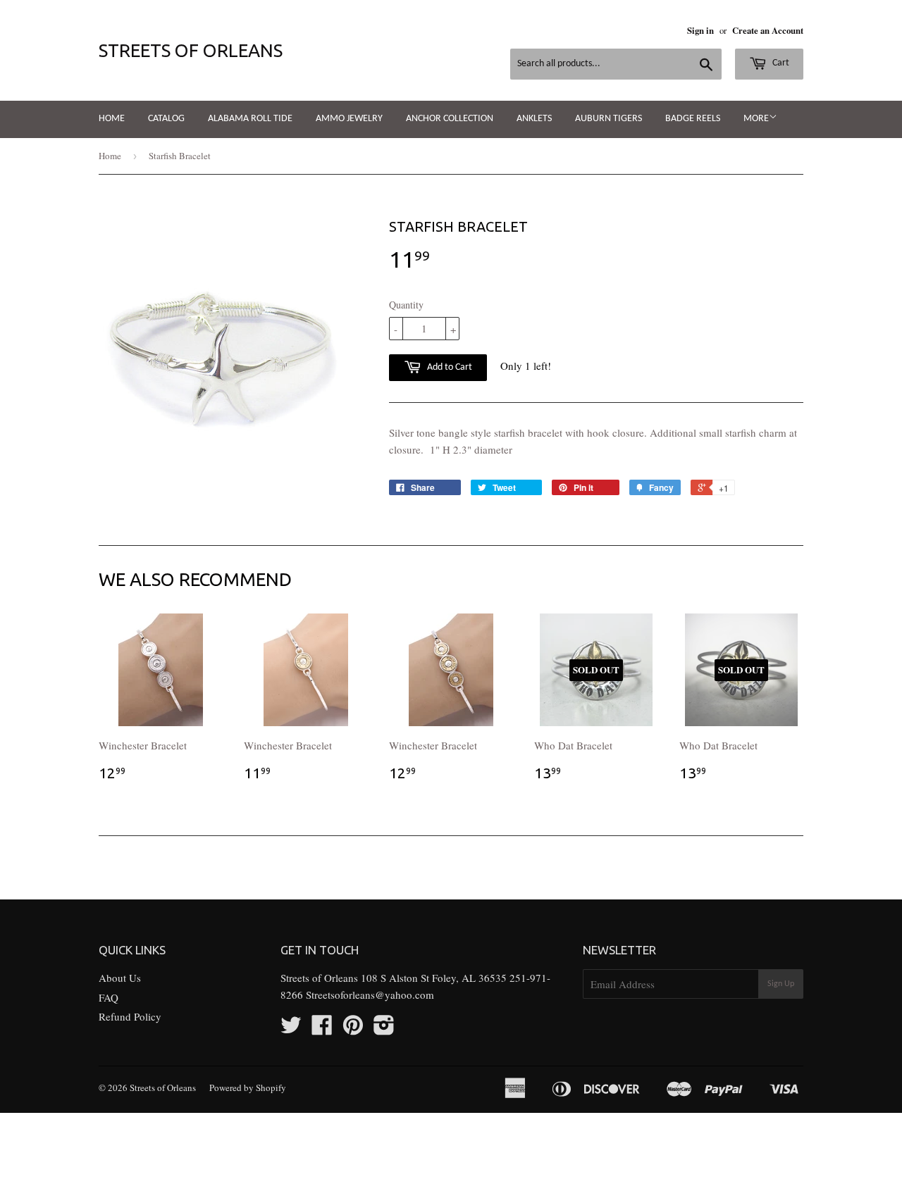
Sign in (700, 30)
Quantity (406, 304)
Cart (779, 63)
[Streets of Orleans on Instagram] (384, 1029)
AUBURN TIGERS (608, 118)
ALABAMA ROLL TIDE (250, 118)
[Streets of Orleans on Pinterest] (353, 1029)
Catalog (166, 118)
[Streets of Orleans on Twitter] (291, 1029)
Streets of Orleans (191, 50)
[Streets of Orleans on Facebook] (322, 1029)
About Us (120, 978)
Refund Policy (130, 1016)
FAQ (108, 997)
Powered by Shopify (247, 1087)
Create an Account (767, 30)
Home (112, 118)
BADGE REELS (692, 118)
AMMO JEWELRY (349, 118)
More (756, 118)
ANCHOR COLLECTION (449, 118)
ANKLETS (534, 118)
